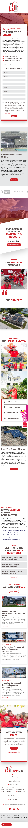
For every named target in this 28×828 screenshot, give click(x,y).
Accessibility (19, 817)
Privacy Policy (10, 817)
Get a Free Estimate (13, 752)
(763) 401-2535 (13, 784)
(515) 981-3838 (13, 799)
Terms (9, 113)
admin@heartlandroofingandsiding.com (15, 804)
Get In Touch (13, 179)
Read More (4, 626)
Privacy (20, 819)
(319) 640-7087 (7, 792)
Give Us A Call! (7, 824)
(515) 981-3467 (21, 792)
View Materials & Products (13, 244)
